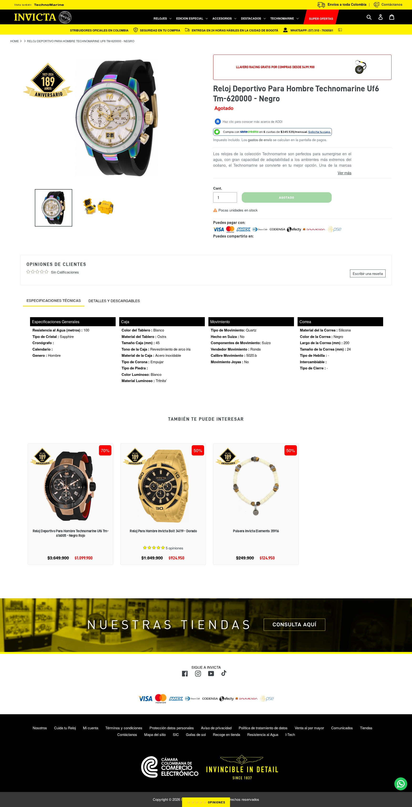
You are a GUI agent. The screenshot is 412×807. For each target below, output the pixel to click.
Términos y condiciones (123, 727)
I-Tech (290, 734)
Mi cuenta (90, 727)
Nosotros (40, 727)
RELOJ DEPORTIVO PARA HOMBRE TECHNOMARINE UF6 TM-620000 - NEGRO (80, 41)
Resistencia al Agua (262, 734)
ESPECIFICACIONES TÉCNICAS (53, 300)
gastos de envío (260, 139)
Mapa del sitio (155, 734)
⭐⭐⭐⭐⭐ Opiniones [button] (206, 802)
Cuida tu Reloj (65, 727)
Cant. (217, 188)
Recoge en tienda (226, 734)
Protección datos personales (171, 727)
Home (14, 41)
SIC (176, 734)
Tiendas (366, 727)
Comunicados (342, 727)
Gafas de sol (196, 734)
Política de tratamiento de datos (263, 727)
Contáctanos (391, 4)
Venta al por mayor (309, 727)
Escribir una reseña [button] (368, 273)
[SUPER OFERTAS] (301, 17)
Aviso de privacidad (216, 727)
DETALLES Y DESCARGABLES (114, 300)
